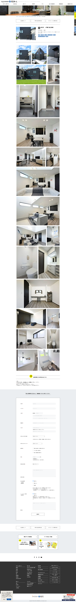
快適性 (17, 569)
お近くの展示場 (40, 569)
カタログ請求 (55, 569)
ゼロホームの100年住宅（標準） (31, 567)
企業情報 (39, 576)
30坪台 (47, 36)
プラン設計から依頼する (37, 450)
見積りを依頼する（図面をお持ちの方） (39, 448)
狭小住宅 (17, 584)
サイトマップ (40, 583)
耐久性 (17, 572)
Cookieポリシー (4, 595)
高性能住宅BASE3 (29, 569)
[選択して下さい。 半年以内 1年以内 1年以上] (44, 464)
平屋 (16, 583)
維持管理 (17, 575)
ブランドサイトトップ (41, 572)
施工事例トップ (23, 20)
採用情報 (39, 578)
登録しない (35, 483)
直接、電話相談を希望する (37, 452)
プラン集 (39, 567)
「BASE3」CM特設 (29, 570)
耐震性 (17, 567)
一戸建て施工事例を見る (38, 20)
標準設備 (28, 575)
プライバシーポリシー (41, 581)
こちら (34, 385)
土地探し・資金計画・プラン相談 (55, 575)
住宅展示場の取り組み (30, 584)
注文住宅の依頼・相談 (55, 577)
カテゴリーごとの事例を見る (52, 20)
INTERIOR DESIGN (18, 578)
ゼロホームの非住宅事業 (30, 583)
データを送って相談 (55, 582)
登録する (35, 481)
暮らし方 (17, 581)
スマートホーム (18, 586)
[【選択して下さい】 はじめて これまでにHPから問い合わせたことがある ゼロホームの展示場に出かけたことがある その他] (44, 436)
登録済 (35, 485)
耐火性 (17, 570)
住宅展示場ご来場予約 (55, 567)
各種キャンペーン (29, 586)
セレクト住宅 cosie (29, 572)
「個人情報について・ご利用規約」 (27, 382)
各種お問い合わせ (40, 574)
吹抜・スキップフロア (42, 36)
